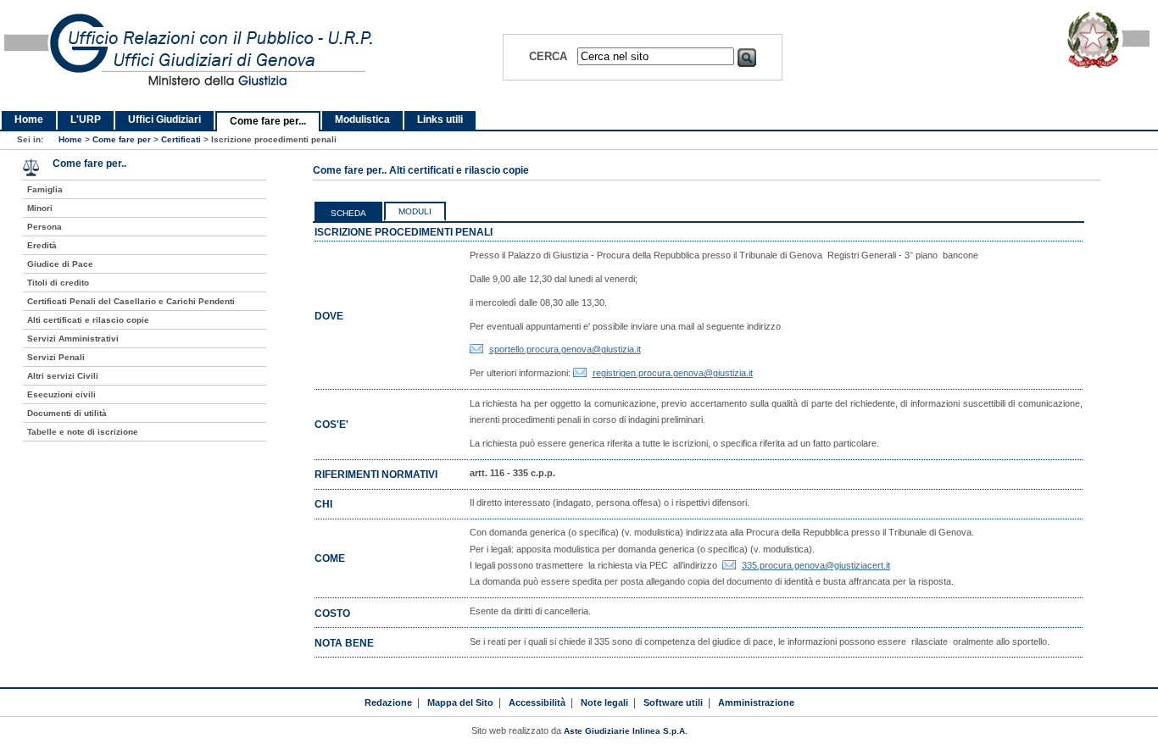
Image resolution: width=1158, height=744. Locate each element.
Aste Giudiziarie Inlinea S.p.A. (626, 731)
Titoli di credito (58, 282)
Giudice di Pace (60, 264)
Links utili (440, 119)
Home (28, 119)
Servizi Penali (56, 357)
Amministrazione (756, 702)
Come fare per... (268, 121)
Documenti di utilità (67, 413)
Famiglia (45, 189)
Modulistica (362, 119)
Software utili (673, 702)
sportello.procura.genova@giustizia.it (565, 349)
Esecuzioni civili (61, 394)
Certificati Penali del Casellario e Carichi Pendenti (131, 301)
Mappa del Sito (460, 702)
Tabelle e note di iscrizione (82, 431)
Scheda (348, 213)
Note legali (604, 702)
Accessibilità (537, 702)
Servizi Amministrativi (73, 338)
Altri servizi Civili (62, 375)
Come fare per (121, 139)
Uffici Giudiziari (164, 119)
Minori (40, 208)
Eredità (42, 245)
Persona (44, 226)
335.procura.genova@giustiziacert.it (816, 565)
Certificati (181, 139)
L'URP (85, 119)
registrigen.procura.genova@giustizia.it (673, 373)
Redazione (388, 702)
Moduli (414, 211)
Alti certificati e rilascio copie (88, 320)
